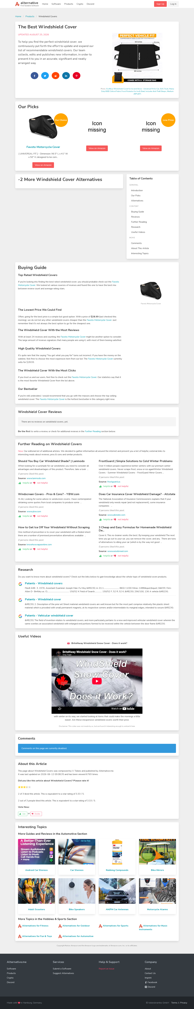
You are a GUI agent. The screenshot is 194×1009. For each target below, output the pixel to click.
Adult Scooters (36, 909)
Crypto (80, 4)
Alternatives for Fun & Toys (37, 936)
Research (135, 227)
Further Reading (139, 221)
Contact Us (150, 973)
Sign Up (160, 4)
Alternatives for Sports (115, 925)
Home (45, 4)
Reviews (135, 216)
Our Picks (135, 195)
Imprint (148, 977)
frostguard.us (113, 481)
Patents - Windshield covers (43, 583)
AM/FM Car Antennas (117, 909)
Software (56, 4)
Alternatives (137, 200)
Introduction (137, 190)
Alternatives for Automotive (77, 936)
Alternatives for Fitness (35, 925)
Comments (136, 243)
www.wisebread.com (117, 551)
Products (68, 4)
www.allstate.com (116, 514)
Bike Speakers (77, 909)
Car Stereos (77, 870)
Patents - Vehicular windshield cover (49, 615)
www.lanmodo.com (36, 478)
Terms (174, 1002)
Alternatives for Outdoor (76, 925)
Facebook (152, 982)
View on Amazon (43, 165)
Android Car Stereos (36, 870)
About (148, 968)
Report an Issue (106, 968)
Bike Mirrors (157, 870)
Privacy (183, 1002)
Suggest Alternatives (63, 973)
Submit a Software (62, 968)
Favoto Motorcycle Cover (43, 147)
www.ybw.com (34, 511)
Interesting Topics (140, 253)
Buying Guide (137, 211)
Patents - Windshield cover (43, 599)
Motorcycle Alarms (157, 909)
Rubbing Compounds (117, 870)
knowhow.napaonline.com (39, 544)
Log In (173, 4)
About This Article (140, 248)
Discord (90, 4)
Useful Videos (138, 232)
